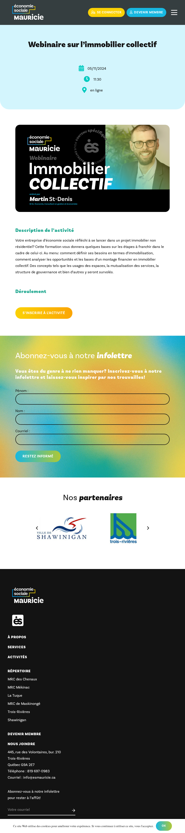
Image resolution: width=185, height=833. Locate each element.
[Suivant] (147, 528)
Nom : (20, 411)
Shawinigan (17, 720)
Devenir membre (24, 734)
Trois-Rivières (19, 712)
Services (17, 647)
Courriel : (22, 431)
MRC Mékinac (19, 687)
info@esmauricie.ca (39, 777)
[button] (174, 12)
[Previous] (37, 528)
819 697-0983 (38, 771)
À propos (17, 637)
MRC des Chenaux (22, 679)
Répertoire (19, 671)
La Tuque (15, 695)
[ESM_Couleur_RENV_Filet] (28, 12)
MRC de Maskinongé (24, 703)
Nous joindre (21, 744)
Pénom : (21, 391)
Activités (17, 657)
